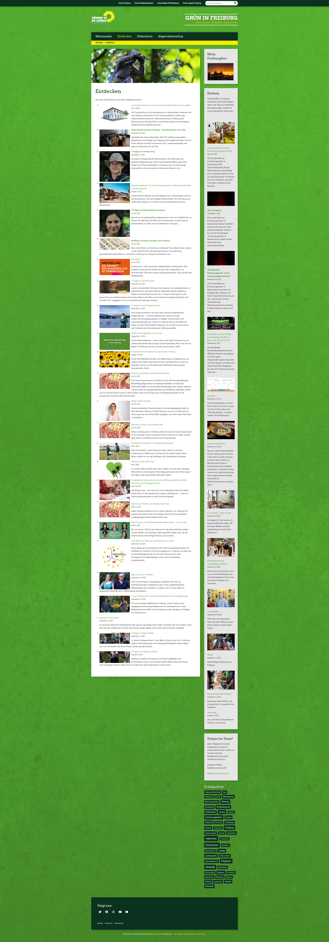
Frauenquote (218, 828)
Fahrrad (208, 822)
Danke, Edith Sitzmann (141, 401)
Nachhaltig (222, 867)
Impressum (109, 923)
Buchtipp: (211, 395)
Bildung (225, 801)
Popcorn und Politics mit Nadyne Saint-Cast (150, 503)
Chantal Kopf (210, 812)
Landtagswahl (211, 855)
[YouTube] (120, 912)
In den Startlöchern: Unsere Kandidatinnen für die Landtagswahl (159, 596)
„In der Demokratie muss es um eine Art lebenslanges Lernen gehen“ (161, 105)
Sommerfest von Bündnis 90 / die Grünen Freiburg (153, 351)
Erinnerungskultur (213, 817)
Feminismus (218, 823)
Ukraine (228, 881)
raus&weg (211, 712)
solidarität (218, 882)
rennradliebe (212, 611)
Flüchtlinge (229, 822)
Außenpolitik (209, 797)
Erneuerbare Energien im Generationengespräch (152, 443)
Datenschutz (119, 923)
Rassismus (209, 877)
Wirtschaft (209, 886)
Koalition (225, 845)
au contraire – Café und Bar (219, 513)
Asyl (224, 792)
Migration (226, 861)
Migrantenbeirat (211, 861)
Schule (208, 881)
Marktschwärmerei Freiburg (219, 694)
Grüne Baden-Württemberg (168, 3)
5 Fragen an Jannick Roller (142, 280)
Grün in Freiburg (211, 18)
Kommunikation (210, 851)
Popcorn (221, 872)
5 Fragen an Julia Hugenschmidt (145, 305)
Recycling (219, 877)
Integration (231, 833)
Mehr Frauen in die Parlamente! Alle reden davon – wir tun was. (159, 522)
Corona (222, 812)
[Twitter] (100, 912)
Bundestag (209, 807)
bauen (218, 797)
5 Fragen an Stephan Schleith (144, 651)
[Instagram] (113, 912)
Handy (221, 833)
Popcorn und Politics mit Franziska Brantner (150, 373)
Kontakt (100, 923)
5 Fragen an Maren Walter (142, 633)
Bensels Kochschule (216, 443)
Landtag (221, 850)
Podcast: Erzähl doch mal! (142, 461)
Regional (229, 877)
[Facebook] (106, 912)
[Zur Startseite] (103, 22)
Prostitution (231, 873)
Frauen (208, 828)
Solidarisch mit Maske (109, 617)
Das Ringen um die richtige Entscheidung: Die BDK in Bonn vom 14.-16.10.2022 (219, 337)
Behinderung (228, 796)
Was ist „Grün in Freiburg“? (142, 574)
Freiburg (229, 827)
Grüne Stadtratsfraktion (144, 3)
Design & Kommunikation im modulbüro (191, 934)
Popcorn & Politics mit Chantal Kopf (147, 424)
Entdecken (125, 36)
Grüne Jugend (210, 833)
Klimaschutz (212, 844)
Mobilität (210, 867)
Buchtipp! (135, 259)
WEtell (210, 654)
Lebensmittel (225, 856)
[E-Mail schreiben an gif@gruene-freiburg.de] (126, 912)
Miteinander (103, 36)
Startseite (99, 42)
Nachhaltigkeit (210, 873)
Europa (228, 817)
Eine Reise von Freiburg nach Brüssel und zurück (152, 540)
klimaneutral (224, 839)
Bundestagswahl (223, 807)
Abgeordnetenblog (170, 36)
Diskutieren (145, 36)
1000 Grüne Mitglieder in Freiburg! (146, 333)
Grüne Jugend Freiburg (192, 3)
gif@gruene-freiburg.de (217, 773)
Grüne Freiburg (125, 3)
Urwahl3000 (159, 934)
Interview (211, 838)
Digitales (231, 812)
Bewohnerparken (211, 802)
